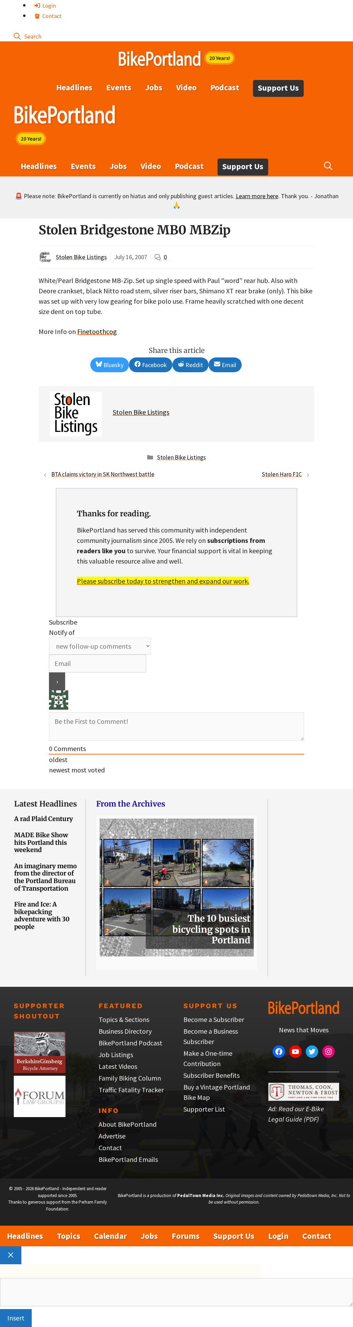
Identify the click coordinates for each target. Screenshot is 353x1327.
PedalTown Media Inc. (200, 1195)
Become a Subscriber (213, 1019)
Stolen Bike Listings (81, 257)
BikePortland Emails (128, 1159)
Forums (186, 1235)
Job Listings (116, 1054)
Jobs (153, 87)
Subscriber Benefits (211, 1075)
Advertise (112, 1136)
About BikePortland (128, 1124)
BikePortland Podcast (130, 1043)
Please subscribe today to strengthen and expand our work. (163, 581)
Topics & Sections (124, 1019)
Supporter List (204, 1109)
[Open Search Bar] (27, 36)
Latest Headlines (45, 804)
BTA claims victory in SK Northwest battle (102, 474)
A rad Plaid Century (43, 819)
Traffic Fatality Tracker (131, 1089)
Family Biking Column (130, 1078)
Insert (15, 1318)
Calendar (110, 1235)
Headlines (74, 87)
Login (48, 5)
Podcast (224, 87)
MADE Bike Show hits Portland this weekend (41, 842)
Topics (68, 1235)
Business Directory (125, 1031)
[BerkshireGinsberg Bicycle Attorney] (39, 1070)
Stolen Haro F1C (282, 474)
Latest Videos (118, 1066)
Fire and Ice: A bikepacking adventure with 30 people (42, 915)
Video (186, 87)
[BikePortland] (64, 116)
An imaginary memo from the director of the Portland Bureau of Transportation (45, 877)
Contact (51, 15)
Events (118, 87)
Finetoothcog (97, 331)
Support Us (278, 87)
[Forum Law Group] (39, 1114)
